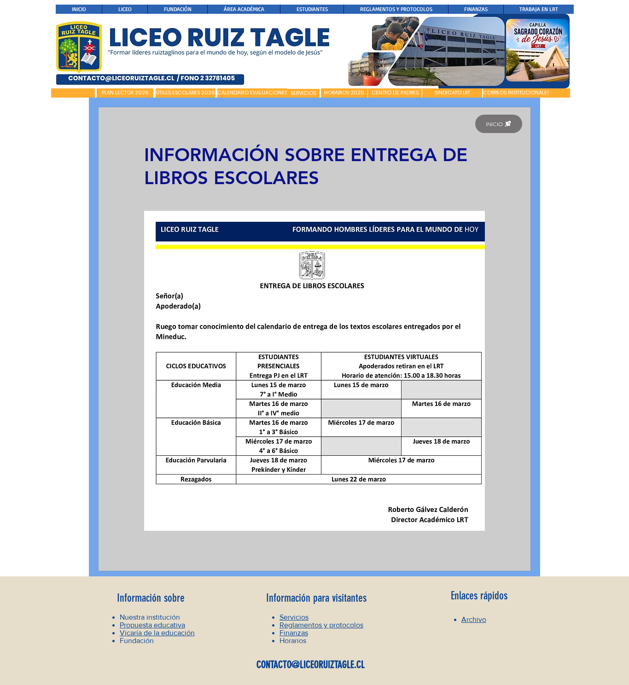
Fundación (137, 640)
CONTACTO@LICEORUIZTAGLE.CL (310, 664)
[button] (73, 93)
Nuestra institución (150, 617)
